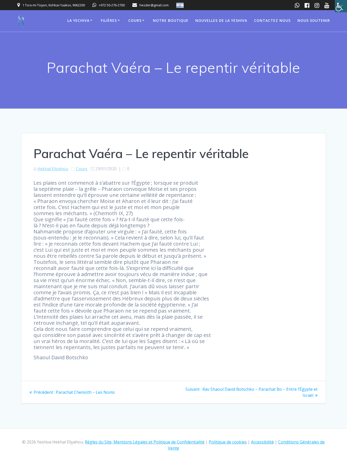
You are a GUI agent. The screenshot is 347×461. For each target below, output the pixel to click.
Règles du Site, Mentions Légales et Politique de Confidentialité (144, 442)
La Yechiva (78, 20)
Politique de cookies (228, 442)
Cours (134, 20)
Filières (109, 20)
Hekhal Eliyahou (52, 169)
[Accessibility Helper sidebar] (341, 6)
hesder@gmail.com (154, 5)
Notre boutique (170, 20)
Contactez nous (272, 20)
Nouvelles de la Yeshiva (221, 20)
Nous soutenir (313, 20)
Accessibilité (262, 442)
